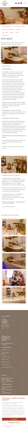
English (19, 3)
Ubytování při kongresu (8, 29)
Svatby (17, 32)
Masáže (11, 32)
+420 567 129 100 (9, 381)
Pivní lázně (5, 32)
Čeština (16, 3)
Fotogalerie (5, 35)
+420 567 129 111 (8, 389)
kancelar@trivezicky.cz (7, 384)
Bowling (18, 29)
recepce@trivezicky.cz (6, 392)
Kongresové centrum (7, 26)
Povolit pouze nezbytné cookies (8, 426)
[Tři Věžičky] (4, 3)
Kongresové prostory (20, 26)
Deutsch (21, 3)
